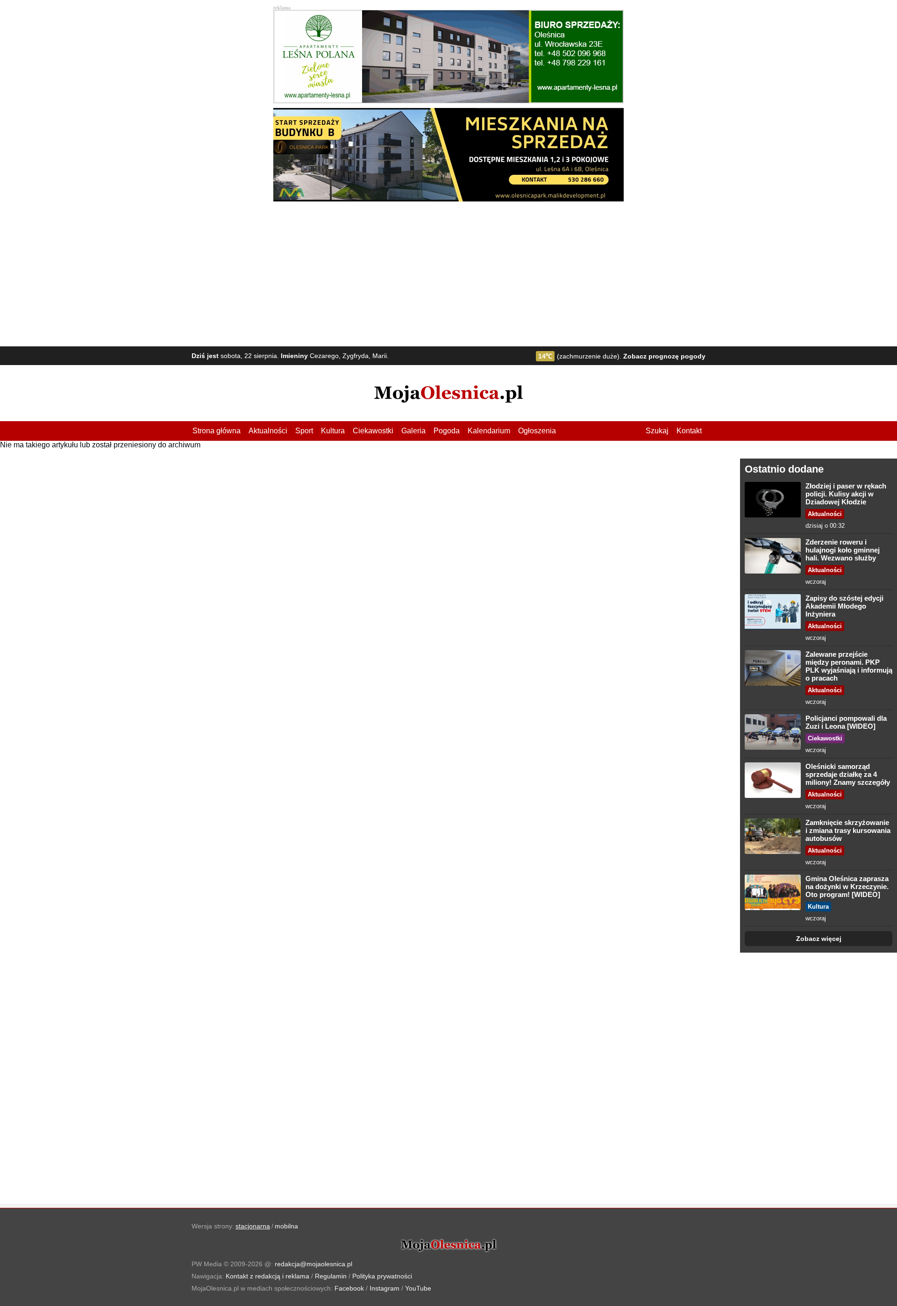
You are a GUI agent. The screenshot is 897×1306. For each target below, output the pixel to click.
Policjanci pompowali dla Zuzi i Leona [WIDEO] (846, 722)
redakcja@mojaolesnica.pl (313, 1264)
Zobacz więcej (818, 938)
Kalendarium (489, 431)
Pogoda (447, 431)
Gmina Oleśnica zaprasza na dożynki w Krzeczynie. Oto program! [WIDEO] (847, 886)
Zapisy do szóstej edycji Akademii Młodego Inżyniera (844, 606)
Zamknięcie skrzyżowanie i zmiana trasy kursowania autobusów (847, 830)
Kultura (333, 431)
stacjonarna (252, 1226)
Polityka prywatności (382, 1276)
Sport (304, 431)
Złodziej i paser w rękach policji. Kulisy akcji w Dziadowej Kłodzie (845, 494)
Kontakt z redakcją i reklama (267, 1276)
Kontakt (689, 431)
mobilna (286, 1226)
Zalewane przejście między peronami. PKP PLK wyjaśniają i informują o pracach (848, 666)
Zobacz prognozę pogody (664, 356)
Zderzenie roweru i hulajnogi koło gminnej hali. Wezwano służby (842, 550)
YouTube (418, 1288)
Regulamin (331, 1276)
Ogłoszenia (537, 431)
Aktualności (268, 431)
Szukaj (657, 431)
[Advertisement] (448, 271)
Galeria (413, 431)
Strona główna (216, 431)
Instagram (384, 1288)
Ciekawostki (373, 431)
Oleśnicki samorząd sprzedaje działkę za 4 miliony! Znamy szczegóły (847, 774)
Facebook (349, 1288)
